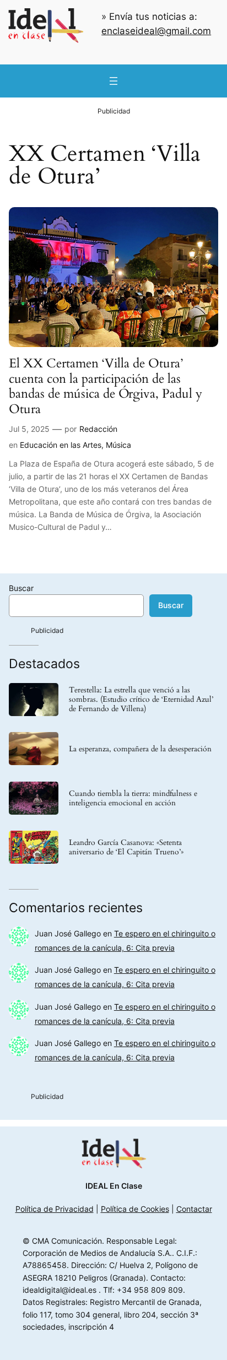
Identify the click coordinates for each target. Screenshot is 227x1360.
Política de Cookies (135, 1208)
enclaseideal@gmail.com (156, 30)
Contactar (194, 1208)
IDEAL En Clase (113, 1185)
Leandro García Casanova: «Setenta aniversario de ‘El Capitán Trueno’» (126, 847)
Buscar (21, 588)
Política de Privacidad (54, 1208)
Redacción (98, 429)
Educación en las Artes (60, 444)
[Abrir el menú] (113, 81)
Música (118, 444)
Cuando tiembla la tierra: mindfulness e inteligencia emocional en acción (133, 798)
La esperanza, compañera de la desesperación (140, 749)
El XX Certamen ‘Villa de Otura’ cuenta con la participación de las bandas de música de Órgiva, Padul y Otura (105, 386)
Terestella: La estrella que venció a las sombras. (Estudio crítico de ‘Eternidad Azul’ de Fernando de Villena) (141, 699)
